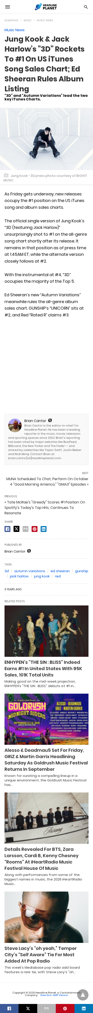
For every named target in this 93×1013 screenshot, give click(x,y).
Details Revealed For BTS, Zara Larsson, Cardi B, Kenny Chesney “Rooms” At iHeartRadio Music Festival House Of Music (42, 858)
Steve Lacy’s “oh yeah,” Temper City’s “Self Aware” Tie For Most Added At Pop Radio (41, 954)
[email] (46, 1008)
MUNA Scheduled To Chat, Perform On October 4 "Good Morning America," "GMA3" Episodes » (47, 481)
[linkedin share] (43, 529)
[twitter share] (16, 529)
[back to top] (82, 995)
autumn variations (29, 571)
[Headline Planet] (46, 7)
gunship (81, 571)
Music (28, 20)
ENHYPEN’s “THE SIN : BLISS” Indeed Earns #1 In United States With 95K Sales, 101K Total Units (43, 668)
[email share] (25, 529)
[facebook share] (7, 529)
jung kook (42, 576)
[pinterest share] (34, 529)
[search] (85, 6)
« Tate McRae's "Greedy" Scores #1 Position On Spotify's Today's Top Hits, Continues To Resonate (45, 508)
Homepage (12, 20)
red (58, 576)
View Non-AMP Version (54, 995)
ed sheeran (60, 571)
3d (7, 571)
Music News (45, 20)
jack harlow (19, 576)
